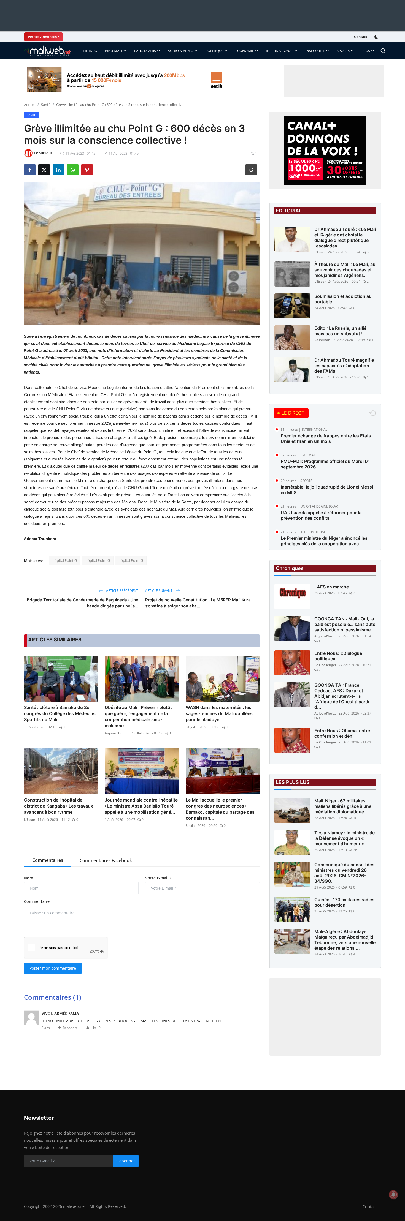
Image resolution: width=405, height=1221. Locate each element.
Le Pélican (322, 339)
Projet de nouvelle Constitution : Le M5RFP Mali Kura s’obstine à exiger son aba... (198, 603)
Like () (96, 1027)
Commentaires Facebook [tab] (106, 860)
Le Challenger (325, 665)
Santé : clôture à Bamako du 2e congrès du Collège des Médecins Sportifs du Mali (60, 713)
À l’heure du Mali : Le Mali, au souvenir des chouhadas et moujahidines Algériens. (345, 269)
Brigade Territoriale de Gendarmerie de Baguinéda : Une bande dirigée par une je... (82, 603)
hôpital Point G (64, 560)
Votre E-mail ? (158, 878)
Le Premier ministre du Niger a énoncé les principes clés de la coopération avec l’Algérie (324, 543)
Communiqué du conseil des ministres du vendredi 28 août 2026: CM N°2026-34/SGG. (344, 873)
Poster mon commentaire (52, 968)
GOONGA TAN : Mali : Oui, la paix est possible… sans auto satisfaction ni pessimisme (345, 624)
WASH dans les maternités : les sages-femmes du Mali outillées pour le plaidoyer (219, 713)
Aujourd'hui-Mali (116, 733)
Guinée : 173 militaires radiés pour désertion (344, 902)
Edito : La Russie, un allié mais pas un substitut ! (340, 330)
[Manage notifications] (393, 1194)
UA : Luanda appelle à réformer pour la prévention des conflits (321, 515)
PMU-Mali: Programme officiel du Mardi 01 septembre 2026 (325, 464)
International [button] (279, 50)
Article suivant (159, 590)
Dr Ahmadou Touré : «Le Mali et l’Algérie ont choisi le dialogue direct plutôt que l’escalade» (345, 238)
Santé (45, 104)
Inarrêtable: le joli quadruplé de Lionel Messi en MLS (327, 489)
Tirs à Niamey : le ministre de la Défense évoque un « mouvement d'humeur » (344, 838)
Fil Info (90, 50)
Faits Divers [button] (145, 50)
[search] (383, 51)
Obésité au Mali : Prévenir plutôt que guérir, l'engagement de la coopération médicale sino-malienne (138, 716)
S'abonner (125, 1160)
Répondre (70, 1027)
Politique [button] (214, 50)
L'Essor (29, 819)
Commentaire (37, 901)
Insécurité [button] (315, 50)
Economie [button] (244, 50)
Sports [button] (343, 50)
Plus (365, 50)
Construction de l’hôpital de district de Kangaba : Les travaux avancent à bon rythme (58, 806)
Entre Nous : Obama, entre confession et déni (342, 733)
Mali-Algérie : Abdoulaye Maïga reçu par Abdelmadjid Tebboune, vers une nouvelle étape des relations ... (345, 940)
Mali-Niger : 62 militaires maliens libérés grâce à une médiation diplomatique (342, 806)
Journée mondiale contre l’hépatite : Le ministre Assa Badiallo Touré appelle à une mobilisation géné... (141, 806)
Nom (28, 878)
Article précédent (121, 590)
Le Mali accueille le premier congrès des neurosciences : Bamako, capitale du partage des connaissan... (220, 809)
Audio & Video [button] (180, 50)
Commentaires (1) (52, 997)
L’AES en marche (331, 587)
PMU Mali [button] (113, 50)
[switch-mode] (377, 37)
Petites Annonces (42, 36)
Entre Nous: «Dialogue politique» (338, 655)
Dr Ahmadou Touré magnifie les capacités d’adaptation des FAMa (344, 365)
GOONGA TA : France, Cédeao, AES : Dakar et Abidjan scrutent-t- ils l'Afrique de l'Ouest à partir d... (342, 696)
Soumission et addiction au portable (343, 298)
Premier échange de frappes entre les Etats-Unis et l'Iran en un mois (327, 438)
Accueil (29, 104)
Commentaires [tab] (47, 860)
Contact (360, 36)
